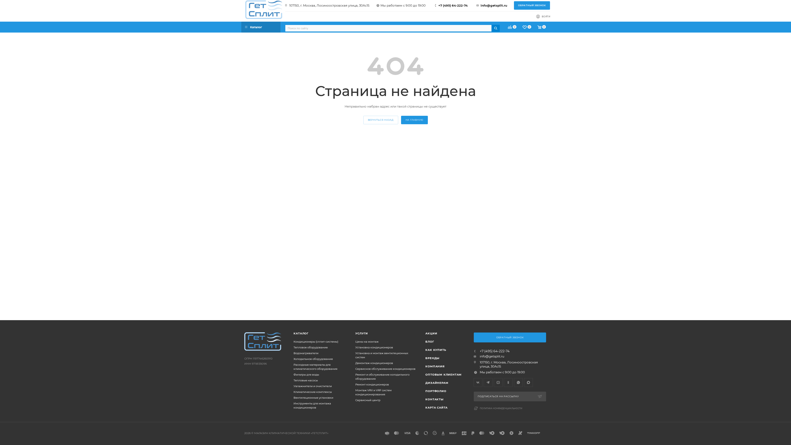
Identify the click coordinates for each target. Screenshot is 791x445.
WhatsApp (518, 382)
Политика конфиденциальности (501, 408)
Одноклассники (508, 382)
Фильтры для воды (306, 374)
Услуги (361, 333)
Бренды (432, 358)
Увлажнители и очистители (313, 386)
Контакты (434, 399)
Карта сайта (436, 407)
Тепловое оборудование (311, 347)
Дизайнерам (436, 382)
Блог (429, 341)
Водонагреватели (306, 353)
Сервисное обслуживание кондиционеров (385, 368)
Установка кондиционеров (374, 347)
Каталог (301, 333)
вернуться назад (381, 119)
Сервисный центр (367, 400)
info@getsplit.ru (494, 5)
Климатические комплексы (313, 391)
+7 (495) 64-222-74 (453, 5)
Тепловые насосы (306, 380)
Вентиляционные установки (313, 397)
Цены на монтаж (367, 341)
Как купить (435, 349)
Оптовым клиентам (443, 374)
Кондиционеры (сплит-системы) (316, 341)
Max (528, 382)
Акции (431, 333)
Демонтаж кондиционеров (374, 363)
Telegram (488, 382)
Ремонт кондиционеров (372, 384)
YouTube (498, 382)
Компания (435, 366)
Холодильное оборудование (313, 359)
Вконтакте (478, 382)
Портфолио (435, 391)
